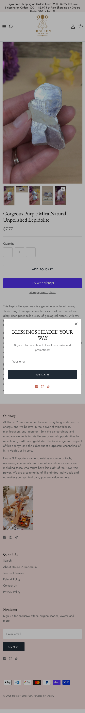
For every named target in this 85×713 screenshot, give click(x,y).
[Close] (76, 324)
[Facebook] (36, 386)
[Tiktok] (48, 386)
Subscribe (42, 374)
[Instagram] (42, 386)
